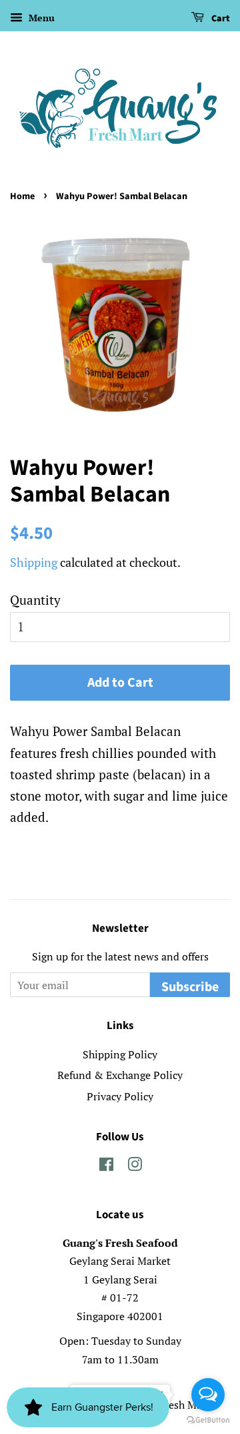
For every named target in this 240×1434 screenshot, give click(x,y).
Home (22, 196)
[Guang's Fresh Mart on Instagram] (134, 1166)
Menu (40, 17)
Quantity (35, 599)
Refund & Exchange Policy (120, 1075)
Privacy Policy (120, 1096)
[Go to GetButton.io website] (208, 1420)
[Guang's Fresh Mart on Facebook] (106, 1166)
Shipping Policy (120, 1054)
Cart (219, 18)
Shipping (33, 562)
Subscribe (190, 987)
